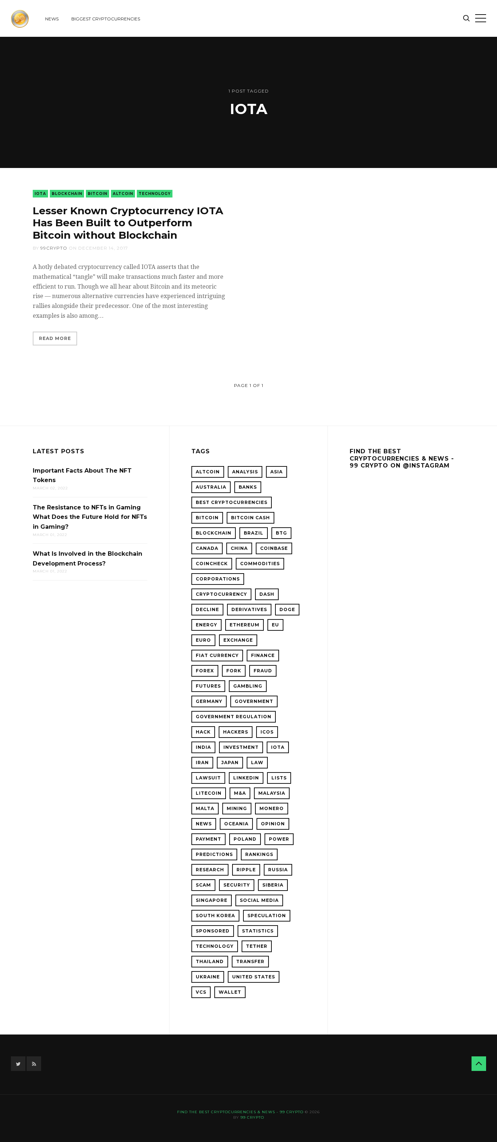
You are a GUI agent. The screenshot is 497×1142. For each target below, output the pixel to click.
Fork (233, 670)
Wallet (230, 992)
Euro (203, 640)
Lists (279, 778)
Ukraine (208, 976)
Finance (263, 655)
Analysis (245, 471)
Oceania (236, 823)
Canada (207, 548)
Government (254, 701)
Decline (207, 609)
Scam (203, 885)
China (239, 548)
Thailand (210, 961)
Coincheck (212, 563)
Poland (245, 839)
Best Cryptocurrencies (231, 502)
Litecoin (209, 793)
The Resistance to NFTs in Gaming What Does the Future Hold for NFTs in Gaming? (90, 517)
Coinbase (274, 548)
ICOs (267, 732)
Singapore (211, 900)
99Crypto (53, 248)
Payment (208, 839)
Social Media (259, 900)
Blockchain (67, 193)
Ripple (246, 869)
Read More (55, 338)
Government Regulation (233, 716)
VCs (201, 992)
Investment (241, 747)
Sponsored (213, 931)
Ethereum (244, 624)
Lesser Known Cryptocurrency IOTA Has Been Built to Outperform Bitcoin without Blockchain (128, 222)
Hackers (235, 732)
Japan (230, 762)
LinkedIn (246, 778)
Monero (271, 808)
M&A (240, 793)
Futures (208, 686)
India (203, 747)
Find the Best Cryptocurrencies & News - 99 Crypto (240, 1112)
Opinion (273, 823)
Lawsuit (208, 778)
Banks (248, 487)
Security (236, 885)
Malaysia (271, 793)
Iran (202, 762)
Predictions (214, 854)
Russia (278, 869)
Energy (206, 624)
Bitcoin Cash (250, 517)
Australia (211, 487)
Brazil (253, 533)
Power (279, 839)
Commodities (260, 563)
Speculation (266, 915)
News (52, 18)
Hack (203, 732)
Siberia (272, 885)
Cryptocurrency (221, 594)
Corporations (218, 579)
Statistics (258, 931)
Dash (266, 594)
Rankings (259, 854)
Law (257, 762)
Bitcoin (97, 193)
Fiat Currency (217, 655)
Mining (237, 808)
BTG (281, 533)
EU (275, 624)
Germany (209, 701)
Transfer (250, 961)
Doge (287, 609)
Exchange (238, 640)
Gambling (247, 686)
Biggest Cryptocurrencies (105, 18)
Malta (205, 808)
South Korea (215, 915)
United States (253, 976)
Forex (205, 670)
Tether (256, 946)
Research (210, 869)
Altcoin (123, 193)
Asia (276, 471)
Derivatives (249, 609)
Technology (155, 193)
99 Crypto (252, 1117)
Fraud (263, 670)
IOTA (40, 193)
